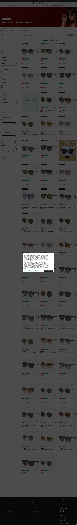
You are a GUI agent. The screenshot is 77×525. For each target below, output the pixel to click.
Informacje (31, 260)
